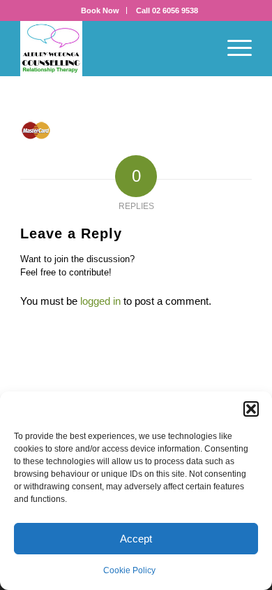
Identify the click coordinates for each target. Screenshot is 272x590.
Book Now (100, 10)
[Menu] (232, 48)
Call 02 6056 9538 (167, 10)
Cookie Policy (129, 570)
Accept (136, 539)
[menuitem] (100, 10)
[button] (251, 409)
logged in (100, 301)
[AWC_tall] (112, 48)
